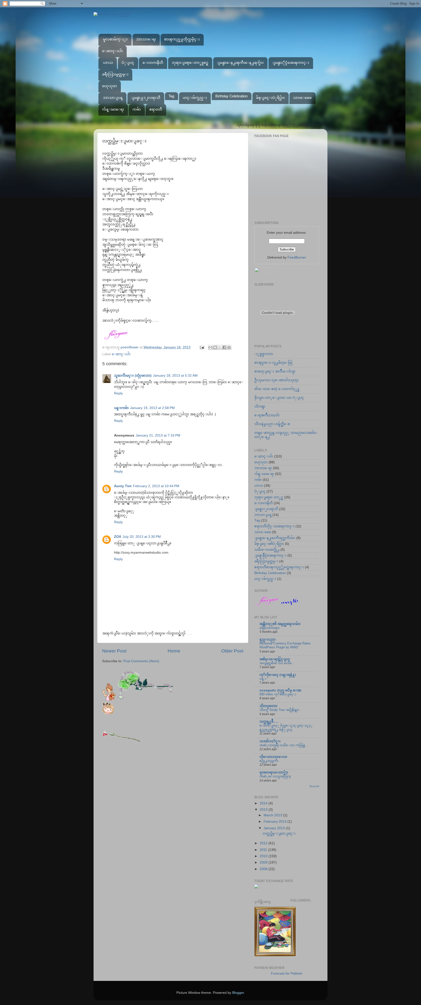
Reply (118, 393)
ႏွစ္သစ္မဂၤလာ (263, 354)
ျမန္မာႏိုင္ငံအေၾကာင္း (290, 62)
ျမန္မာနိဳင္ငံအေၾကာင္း (270, 555)
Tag (171, 96)
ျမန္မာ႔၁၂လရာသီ (145, 97)
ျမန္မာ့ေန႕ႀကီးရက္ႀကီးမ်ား (274, 538)
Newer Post (114, 650)
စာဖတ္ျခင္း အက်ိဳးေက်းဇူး (275, 371)
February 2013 (275, 821)
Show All (314, 786)
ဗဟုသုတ (109, 86)
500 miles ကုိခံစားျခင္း (277, 694)
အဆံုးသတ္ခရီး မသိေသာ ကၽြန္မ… (283, 745)
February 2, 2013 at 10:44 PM (156, 486)
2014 (264, 803)
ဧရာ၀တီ (155, 109)
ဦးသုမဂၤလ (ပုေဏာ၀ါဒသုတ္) (276, 380)
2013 (264, 809)
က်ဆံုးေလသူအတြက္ (275, 776)
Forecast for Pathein (286, 973)
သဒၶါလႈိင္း (270, 741)
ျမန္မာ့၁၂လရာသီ (266, 509)
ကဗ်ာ (137, 109)
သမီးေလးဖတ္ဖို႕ (266, 549)
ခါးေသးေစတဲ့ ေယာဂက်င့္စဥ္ (276, 389)
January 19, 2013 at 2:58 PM (152, 408)
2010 (264, 856)
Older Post (232, 650)
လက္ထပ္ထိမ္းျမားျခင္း (279, 833)
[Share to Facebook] (224, 347)
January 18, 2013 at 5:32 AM (175, 375)
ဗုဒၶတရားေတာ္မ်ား (273, 772)
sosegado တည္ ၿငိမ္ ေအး (280, 690)
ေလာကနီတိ (153, 62)
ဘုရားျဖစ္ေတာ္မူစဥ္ (190, 62)
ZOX (117, 537)
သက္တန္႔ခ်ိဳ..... (268, 721)
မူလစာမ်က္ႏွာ (115, 39)
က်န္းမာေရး (113, 109)
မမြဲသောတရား (269, 628)
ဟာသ (108, 62)
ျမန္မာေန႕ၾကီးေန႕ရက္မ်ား (240, 62)
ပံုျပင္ (128, 62)
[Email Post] (201, 347)
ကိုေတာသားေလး (273, 757)
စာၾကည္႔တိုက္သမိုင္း (182, 39)
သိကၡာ (259, 406)
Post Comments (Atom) (141, 661)
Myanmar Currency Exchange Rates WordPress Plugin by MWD (285, 645)
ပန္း (262, 678)
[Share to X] (219, 347)
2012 (264, 843)
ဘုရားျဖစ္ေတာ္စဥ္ (268, 497)
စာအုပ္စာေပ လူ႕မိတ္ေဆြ (273, 362)
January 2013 (275, 828)
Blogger (238, 993)
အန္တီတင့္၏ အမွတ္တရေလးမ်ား (280, 624)
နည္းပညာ (267, 639)
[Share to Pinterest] (229, 347)
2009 (264, 862)
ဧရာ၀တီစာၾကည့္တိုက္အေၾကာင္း (279, 567)
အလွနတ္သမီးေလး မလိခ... (277, 663)
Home (174, 650)
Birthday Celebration (231, 96)
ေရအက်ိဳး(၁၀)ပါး (267, 415)
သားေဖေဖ (302, 97)
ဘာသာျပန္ (113, 97)
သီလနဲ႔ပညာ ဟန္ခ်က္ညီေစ (272, 424)
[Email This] (210, 347)
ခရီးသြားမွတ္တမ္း (115, 74)
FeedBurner (296, 257)
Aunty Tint (123, 486)
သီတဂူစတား (268, 706)
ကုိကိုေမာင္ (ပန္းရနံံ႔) (277, 675)
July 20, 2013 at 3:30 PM (142, 537)
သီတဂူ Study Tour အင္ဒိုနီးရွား (279, 710)
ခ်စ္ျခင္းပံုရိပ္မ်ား (270, 97)
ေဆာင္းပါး (112, 51)
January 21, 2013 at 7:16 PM (158, 435)
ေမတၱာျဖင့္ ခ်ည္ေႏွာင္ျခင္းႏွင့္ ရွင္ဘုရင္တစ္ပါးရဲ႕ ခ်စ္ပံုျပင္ (286, 727)
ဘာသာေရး (146, 39)
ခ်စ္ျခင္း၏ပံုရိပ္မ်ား (269, 544)
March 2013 (273, 815)
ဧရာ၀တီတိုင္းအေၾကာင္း (274, 526)
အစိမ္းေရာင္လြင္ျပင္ (274, 659)
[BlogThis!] (215, 347)
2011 (264, 850)
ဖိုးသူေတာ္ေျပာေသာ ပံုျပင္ (279, 398)
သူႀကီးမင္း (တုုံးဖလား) (133, 375)
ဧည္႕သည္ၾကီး (268, 761)
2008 (264, 869)
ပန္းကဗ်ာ (121, 408)
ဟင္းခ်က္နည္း (195, 97)
